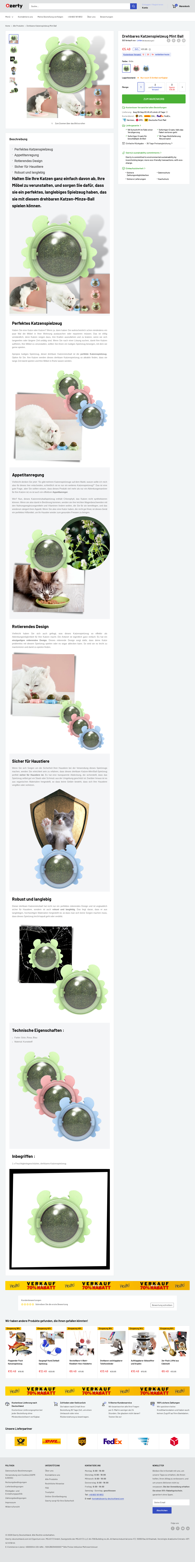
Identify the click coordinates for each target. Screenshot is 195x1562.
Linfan (139, 40)
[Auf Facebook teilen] (168, 40)
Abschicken (162, 1510)
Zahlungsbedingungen (15, 1498)
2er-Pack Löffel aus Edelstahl (170, 1362)
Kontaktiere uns (25, 16)
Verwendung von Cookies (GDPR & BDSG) (20, 1476)
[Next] (189, 1352)
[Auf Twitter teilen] (179, 40)
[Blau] (146, 68)
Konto (145, 7)
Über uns (91, 16)
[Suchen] (133, 6)
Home (7, 26)
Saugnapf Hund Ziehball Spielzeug (49, 1362)
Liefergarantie (132, 125)
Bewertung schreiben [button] (162, 1305)
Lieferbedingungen (14, 1486)
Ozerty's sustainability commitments (143, 152)
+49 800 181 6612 (75, 16)
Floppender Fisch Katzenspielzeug (15, 1362)
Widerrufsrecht (12, 1506)
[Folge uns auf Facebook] (173, 1528)
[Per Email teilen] (184, 40)
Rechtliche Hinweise (54, 1483)
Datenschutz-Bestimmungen (18, 1470)
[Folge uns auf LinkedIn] (188, 1528)
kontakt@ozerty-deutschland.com (108, 1498)
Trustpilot (49, 1492)
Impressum (10, 1502)
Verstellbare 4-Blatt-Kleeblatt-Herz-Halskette (80, 1362)
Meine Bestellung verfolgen (50, 16)
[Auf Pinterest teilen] (174, 40)
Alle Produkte (18, 26)
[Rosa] (136, 68)
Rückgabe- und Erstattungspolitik (13, 1492)
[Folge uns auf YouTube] (183, 1528)
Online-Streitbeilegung (56, 1496)
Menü (7, 16)
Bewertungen (106, 16)
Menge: (125, 87)
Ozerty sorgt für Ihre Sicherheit (59, 1500)
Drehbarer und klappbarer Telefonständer (111, 1362)
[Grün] (126, 68)
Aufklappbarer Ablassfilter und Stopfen (142, 1362)
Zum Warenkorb (154, 99)
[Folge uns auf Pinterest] (178, 1528)
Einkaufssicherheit (135, 168)
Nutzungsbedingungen (16, 1482)
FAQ (47, 1487)
